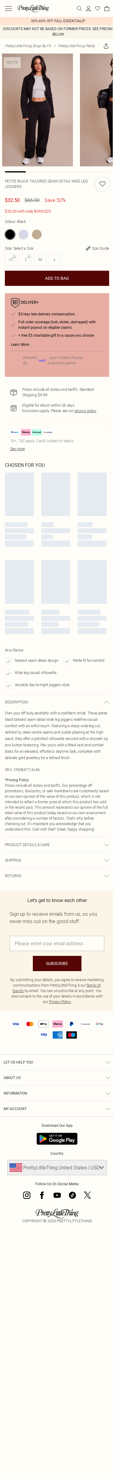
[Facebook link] (42, 1195)
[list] (57, 21)
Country (57, 1153)
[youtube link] (57, 1195)
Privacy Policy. (60, 1001)
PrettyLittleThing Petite (76, 45)
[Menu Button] (8, 8)
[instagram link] (26, 1195)
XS (11, 259)
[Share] (106, 45)
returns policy (85, 410)
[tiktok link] (72, 1195)
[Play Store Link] (57, 1139)
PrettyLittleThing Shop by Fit (28, 45)
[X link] (87, 1195)
